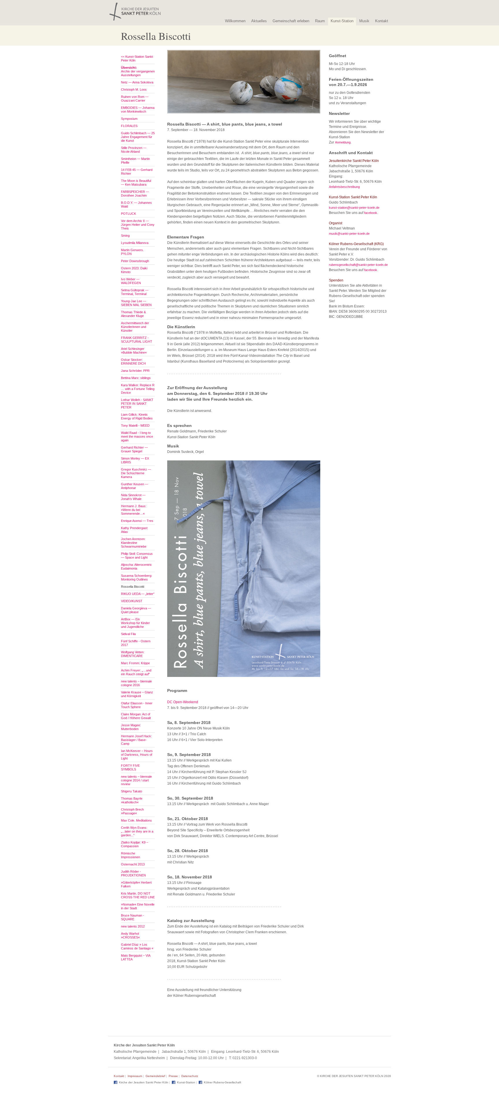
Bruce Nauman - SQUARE (132, 917)
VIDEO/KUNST (131, 601)
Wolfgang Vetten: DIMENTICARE (132, 654)
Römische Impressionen (130, 855)
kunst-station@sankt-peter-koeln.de (354, 207)
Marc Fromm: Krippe (135, 663)
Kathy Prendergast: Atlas (134, 529)
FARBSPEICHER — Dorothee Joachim (135, 193)
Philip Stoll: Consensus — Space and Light (137, 555)
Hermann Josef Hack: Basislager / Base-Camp (136, 739)
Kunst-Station (342, 21)
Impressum (135, 1076)
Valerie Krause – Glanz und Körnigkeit (137, 694)
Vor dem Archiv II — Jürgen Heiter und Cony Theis (137, 224)
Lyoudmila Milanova (134, 243)
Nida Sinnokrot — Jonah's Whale (133, 497)
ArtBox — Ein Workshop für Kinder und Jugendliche (135, 622)
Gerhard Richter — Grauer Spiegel (134, 449)
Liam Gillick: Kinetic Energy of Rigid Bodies (137, 416)
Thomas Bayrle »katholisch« (131, 800)
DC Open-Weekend (182, 702)
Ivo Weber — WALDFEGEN (131, 281)
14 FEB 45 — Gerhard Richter (136, 171)
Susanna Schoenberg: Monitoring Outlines (136, 577)
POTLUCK (128, 213)
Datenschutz (189, 1076)
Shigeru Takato (131, 791)
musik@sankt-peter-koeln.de (349, 233)
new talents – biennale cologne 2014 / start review (136, 780)
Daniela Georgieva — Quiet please (136, 610)
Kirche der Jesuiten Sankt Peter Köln (143, 1082)
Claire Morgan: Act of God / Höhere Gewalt (136, 716)
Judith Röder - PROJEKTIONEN (133, 873)
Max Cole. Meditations (136, 820)
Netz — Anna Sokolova (137, 82)
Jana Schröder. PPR (135, 370)
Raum (320, 21)
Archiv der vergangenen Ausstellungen (138, 71)
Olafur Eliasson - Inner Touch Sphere (136, 705)
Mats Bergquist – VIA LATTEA (135, 957)
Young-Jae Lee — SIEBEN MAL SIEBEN (136, 303)
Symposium (129, 118)
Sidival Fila (128, 634)
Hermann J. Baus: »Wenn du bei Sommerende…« (133, 509)
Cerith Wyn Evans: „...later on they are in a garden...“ (137, 831)
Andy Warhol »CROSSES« (130, 935)
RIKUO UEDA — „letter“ (137, 594)
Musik (364, 21)
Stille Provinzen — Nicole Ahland (133, 149)
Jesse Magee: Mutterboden (131, 727)
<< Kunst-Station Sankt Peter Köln (137, 58)
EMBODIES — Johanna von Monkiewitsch (137, 109)
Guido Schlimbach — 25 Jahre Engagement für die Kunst (138, 136)
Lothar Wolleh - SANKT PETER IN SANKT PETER (137, 403)
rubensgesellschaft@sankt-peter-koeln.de (358, 264)
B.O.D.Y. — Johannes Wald (136, 204)
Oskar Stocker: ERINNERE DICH (133, 361)
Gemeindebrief (155, 1076)
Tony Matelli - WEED (135, 425)
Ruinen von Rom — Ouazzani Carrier (134, 98)
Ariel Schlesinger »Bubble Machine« (134, 350)
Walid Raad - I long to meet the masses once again (137, 436)
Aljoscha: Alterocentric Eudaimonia (136, 566)
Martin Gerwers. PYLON (132, 251)
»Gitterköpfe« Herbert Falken (136, 884)
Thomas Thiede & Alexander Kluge (133, 314)
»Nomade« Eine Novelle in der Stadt (137, 906)
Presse (173, 1076)
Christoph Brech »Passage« (132, 811)
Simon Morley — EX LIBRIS (135, 460)
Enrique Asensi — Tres (137, 520)
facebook (370, 212)
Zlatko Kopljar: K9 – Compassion (134, 844)
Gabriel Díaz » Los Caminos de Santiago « (137, 946)
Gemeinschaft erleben (291, 21)
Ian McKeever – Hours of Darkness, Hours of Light (137, 754)
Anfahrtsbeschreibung (344, 187)
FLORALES (129, 126)
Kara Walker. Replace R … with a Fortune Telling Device (137, 388)
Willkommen (235, 21)
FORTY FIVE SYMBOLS (130, 767)
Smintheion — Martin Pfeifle (135, 160)
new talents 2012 (133, 926)
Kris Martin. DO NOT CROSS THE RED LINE (138, 895)
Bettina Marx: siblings (136, 378)
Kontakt (381, 21)
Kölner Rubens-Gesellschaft (222, 1082)
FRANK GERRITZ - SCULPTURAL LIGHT (136, 339)
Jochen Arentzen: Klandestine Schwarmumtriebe (133, 542)
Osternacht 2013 (133, 864)
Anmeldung (343, 142)
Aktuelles (259, 21)
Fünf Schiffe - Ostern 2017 (135, 643)
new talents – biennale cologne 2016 (136, 683)
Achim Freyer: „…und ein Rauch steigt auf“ (136, 672)
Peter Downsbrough (135, 261)
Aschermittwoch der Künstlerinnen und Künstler (135, 326)
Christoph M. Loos (134, 89)
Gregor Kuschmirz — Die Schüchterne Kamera (136, 473)
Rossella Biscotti (132, 586)
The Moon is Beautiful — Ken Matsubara (136, 182)
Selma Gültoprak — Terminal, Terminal (134, 292)
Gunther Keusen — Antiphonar (134, 486)
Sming (125, 235)
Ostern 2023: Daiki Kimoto (134, 270)
